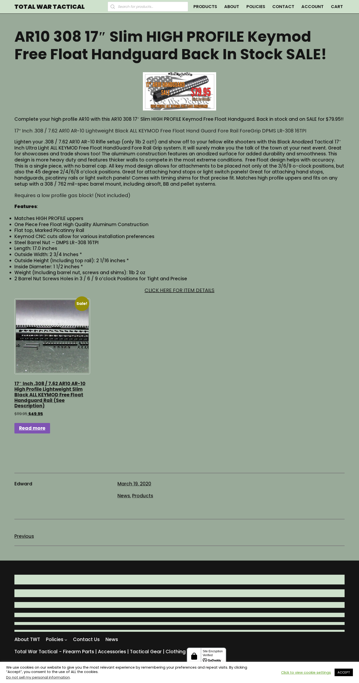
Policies (255, 6)
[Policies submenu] (65, 639)
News (123, 495)
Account (312, 6)
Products (205, 6)
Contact (283, 6)
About (231, 6)
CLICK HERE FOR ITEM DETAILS (179, 290)
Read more (32, 428)
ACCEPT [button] (344, 672)
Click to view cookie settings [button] (306, 672)
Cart (337, 6)
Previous (24, 536)
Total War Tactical (49, 7)
